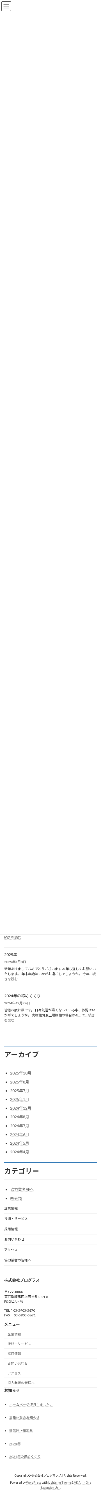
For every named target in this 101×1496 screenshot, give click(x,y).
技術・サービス (16, 1218)
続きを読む (12, 937)
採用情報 (11, 1229)
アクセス (10, 1250)
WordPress (33, 1482)
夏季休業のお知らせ (24, 1417)
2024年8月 (19, 1116)
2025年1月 (19, 1099)
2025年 (10, 954)
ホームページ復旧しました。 (31, 1405)
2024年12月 (20, 1108)
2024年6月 (19, 1134)
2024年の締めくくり (22, 995)
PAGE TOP (93, 1445)
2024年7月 (19, 1125)
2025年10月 (20, 1073)
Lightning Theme (59, 1482)
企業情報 (11, 1208)
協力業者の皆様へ (17, 1260)
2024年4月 (19, 1151)
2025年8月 (19, 1082)
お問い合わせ (14, 1239)
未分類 (16, 1198)
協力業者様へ (22, 1189)
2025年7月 (19, 1090)
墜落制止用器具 (21, 1430)
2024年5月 (19, 1143)
